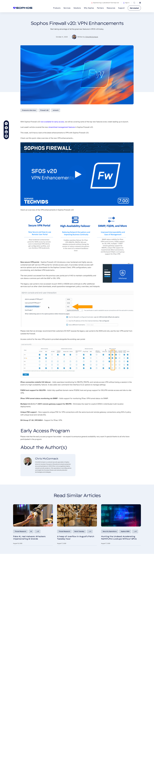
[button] (126, 3)
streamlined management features (61, 127)
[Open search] (134, 3)
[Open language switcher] (140, 3)
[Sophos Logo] (22, 8)
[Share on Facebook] (6, 136)
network (55, 110)
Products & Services (29, 110)
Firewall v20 (44, 110)
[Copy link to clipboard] (6, 123)
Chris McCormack (91, 37)
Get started (134, 8)
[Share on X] (6, 127)
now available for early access (52, 122)
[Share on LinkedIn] (6, 131)
